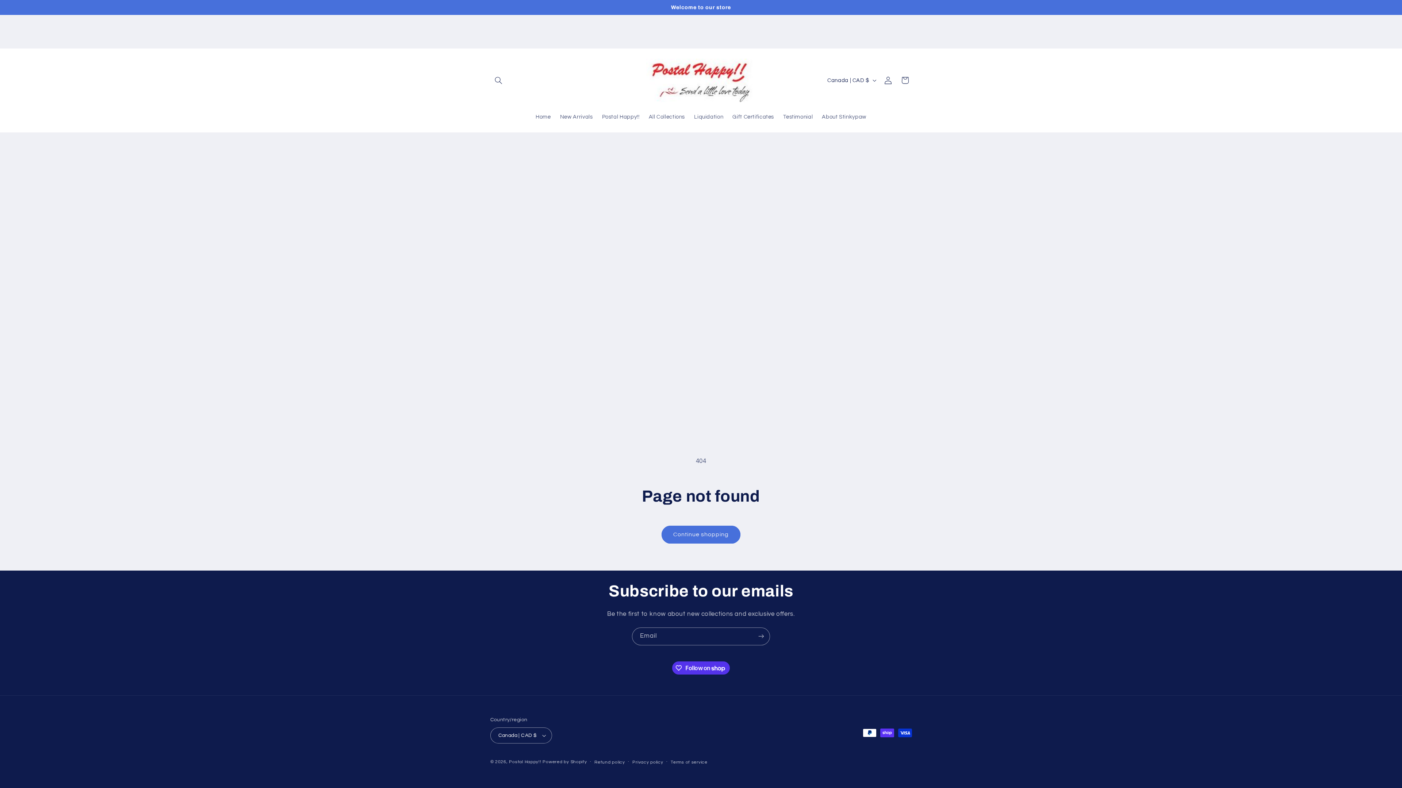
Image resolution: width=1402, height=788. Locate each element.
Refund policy (609, 762)
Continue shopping (701, 534)
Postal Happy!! (525, 762)
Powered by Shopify (565, 762)
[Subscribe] (761, 636)
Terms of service (689, 762)
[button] (498, 80)
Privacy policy (647, 762)
